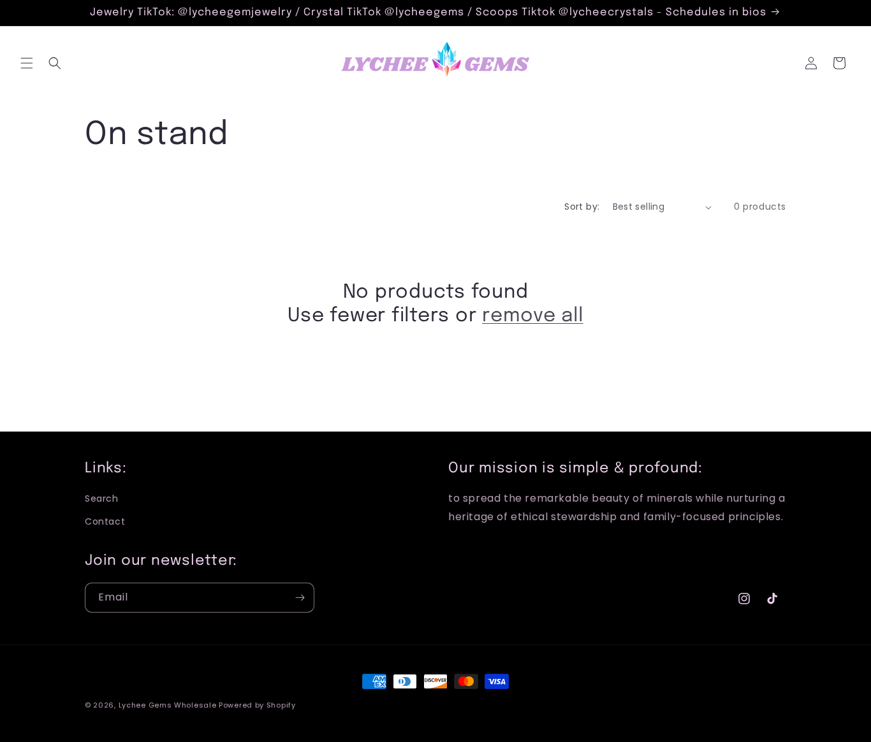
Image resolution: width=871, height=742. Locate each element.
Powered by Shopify (257, 705)
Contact (105, 521)
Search (102, 498)
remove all (532, 316)
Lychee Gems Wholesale (168, 705)
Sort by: (581, 206)
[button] (27, 63)
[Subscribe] (300, 598)
